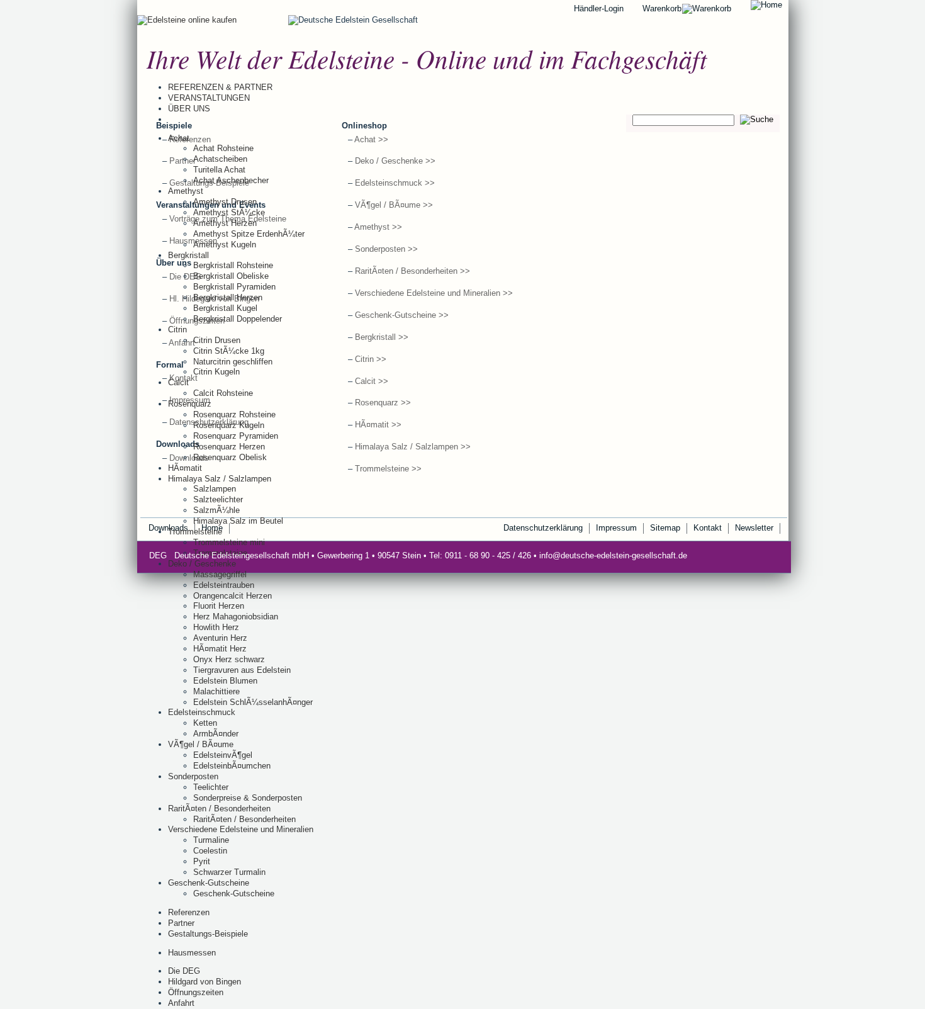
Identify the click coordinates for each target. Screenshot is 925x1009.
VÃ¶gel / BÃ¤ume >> (394, 205)
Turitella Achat (219, 169)
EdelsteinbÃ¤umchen (232, 765)
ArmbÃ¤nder (215, 733)
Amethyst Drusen (225, 201)
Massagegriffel (220, 574)
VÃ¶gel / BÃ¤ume (200, 744)
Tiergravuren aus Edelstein (242, 670)
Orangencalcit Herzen (232, 595)
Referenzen (189, 912)
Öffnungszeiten (195, 992)
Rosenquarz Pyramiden (235, 436)
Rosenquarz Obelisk (230, 457)
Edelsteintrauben (223, 585)
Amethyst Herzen (225, 223)
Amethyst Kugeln (224, 244)
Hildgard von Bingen (204, 981)
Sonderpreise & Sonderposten (247, 798)
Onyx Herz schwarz (229, 659)
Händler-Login (599, 8)
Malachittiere (216, 691)
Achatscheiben (220, 159)
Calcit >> (371, 381)
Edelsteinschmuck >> (395, 183)
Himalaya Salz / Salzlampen (219, 478)
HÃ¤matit (185, 468)
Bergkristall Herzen (227, 297)
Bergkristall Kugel (225, 308)
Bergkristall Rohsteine (233, 265)
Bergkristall (188, 255)
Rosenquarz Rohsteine (234, 414)
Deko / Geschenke (202, 563)
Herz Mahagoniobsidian (235, 616)
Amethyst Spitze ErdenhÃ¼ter (249, 234)
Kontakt (707, 528)
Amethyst (185, 191)
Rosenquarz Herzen (229, 446)
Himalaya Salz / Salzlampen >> (413, 446)
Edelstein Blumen (225, 680)
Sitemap (665, 528)
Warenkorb (661, 8)
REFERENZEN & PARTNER (220, 87)
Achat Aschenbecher (231, 180)
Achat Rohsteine (223, 148)
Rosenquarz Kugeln (228, 425)
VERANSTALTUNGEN (209, 98)
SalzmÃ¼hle (216, 510)
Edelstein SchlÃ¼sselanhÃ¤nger (253, 702)
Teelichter (210, 787)
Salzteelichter (218, 499)
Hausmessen (192, 952)
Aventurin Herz (220, 638)
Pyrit (201, 861)
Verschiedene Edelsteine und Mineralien (240, 829)
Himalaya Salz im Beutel (238, 521)
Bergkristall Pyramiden (234, 286)
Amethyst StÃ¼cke (229, 212)
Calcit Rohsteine (223, 393)
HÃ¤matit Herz (220, 648)
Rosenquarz (189, 404)
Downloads (189, 458)
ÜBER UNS (189, 108)
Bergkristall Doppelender (237, 319)
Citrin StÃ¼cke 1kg (228, 351)
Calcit (178, 382)
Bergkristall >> (381, 337)
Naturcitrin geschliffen (232, 361)
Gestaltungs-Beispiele (208, 934)
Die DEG (184, 971)
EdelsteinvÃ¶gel (222, 755)
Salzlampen (214, 488)
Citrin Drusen (216, 340)
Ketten (205, 723)
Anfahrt (181, 1003)
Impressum (616, 528)
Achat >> (371, 139)
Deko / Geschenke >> (395, 161)
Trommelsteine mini (229, 542)
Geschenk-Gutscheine (208, 883)
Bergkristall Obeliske (231, 276)
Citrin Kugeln (216, 371)
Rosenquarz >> (383, 402)
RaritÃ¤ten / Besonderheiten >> (412, 271)
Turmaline (211, 840)
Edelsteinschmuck (201, 712)
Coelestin (210, 850)
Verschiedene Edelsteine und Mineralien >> (434, 293)
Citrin (177, 329)
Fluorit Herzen (218, 606)
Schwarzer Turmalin (229, 872)
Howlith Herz (216, 627)
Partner (181, 923)
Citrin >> (370, 359)
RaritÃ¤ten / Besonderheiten (219, 808)
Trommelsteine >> (388, 468)
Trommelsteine (195, 531)
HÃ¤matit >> (378, 424)
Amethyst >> (378, 227)
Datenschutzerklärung (543, 528)
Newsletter (754, 528)
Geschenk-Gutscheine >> (402, 315)
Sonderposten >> (386, 249)
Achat (178, 138)
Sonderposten (193, 776)
